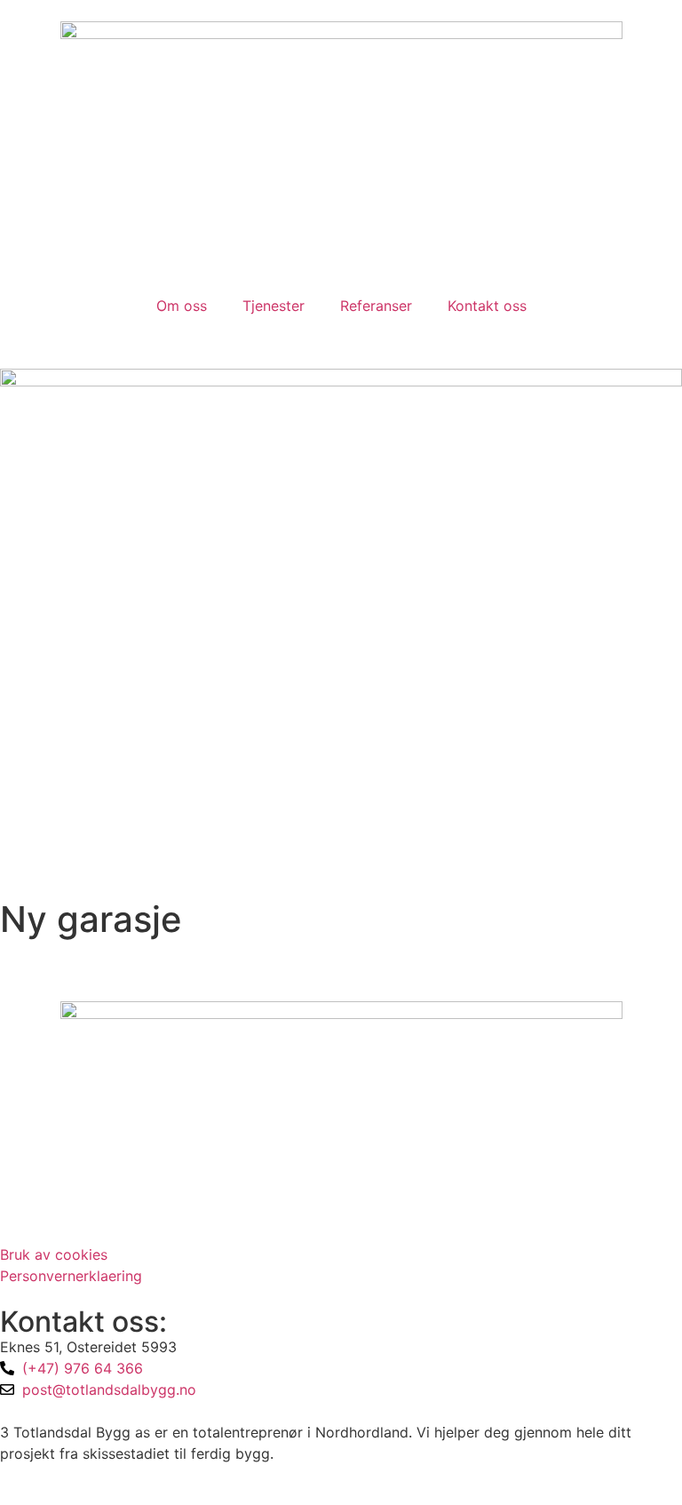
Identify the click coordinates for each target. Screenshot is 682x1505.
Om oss (181, 306)
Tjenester (273, 306)
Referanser (376, 306)
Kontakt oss (487, 306)
